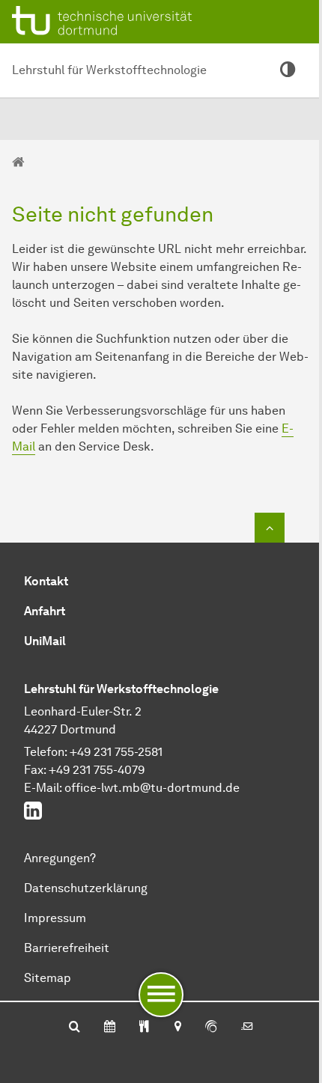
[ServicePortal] (211, 1028)
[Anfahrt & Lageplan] (177, 1028)
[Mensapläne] (144, 1028)
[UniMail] (247, 1028)
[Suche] (74, 1028)
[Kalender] (109, 1028)
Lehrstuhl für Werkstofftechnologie (109, 70)
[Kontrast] (287, 70)
